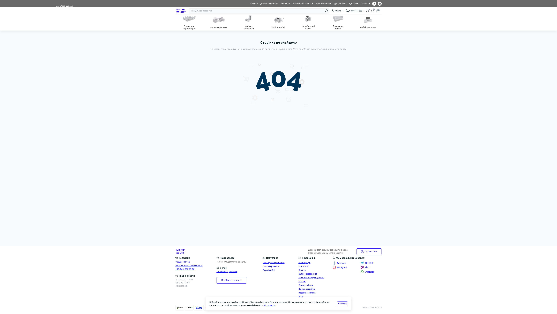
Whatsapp (369, 272)
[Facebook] (374, 4)
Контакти (365, 3)
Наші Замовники (323, 3)
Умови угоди (304, 262)
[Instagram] (380, 4)
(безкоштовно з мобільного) (189, 265)
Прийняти (342, 304)
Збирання (285, 3)
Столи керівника (218, 27)
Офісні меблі (278, 27)
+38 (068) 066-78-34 (184, 269)
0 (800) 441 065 (66, 6)
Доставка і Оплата (269, 3)
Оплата (302, 270)
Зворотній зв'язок (307, 293)
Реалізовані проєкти (303, 3)
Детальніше (270, 305)
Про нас (254, 3)
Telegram (369, 263)
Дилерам (353, 3)
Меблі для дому (368, 27)
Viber (367, 267)
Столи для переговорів (189, 27)
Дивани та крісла (338, 27)
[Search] (326, 10)
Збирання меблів (307, 289)
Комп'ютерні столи (308, 27)
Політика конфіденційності (311, 277)
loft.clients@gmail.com (227, 271)
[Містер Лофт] (226, 251)
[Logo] (180, 11)
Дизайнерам (340, 3)
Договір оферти (306, 285)
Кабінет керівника (248, 27)
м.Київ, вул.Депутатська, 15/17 (231, 262)
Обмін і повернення (308, 274)
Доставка (303, 266)
